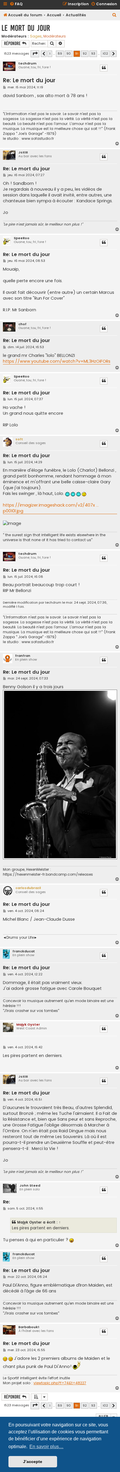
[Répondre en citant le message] (103, 68)
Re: (6, 1202)
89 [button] (60, 53)
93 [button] (93, 53)
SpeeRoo (21, 238)
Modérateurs (54, 36)
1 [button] (49, 53)
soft (19, 439)
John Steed (30, 1185)
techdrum (27, 63)
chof (22, 324)
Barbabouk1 (28, 1327)
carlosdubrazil (28, 888)
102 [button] (105, 53)
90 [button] (68, 53)
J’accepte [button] (32, 1461)
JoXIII (23, 152)
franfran (22, 656)
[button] (35, 53)
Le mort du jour (25, 28)
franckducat (24, 951)
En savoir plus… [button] (46, 1446)
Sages (36, 36)
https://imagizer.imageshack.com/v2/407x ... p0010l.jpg (51, 508)
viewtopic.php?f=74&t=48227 (59, 1383)
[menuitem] (16, 4)
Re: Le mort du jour (29, 80)
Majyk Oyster (28, 1024)
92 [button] (85, 53)
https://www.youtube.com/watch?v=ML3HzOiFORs (56, 361)
